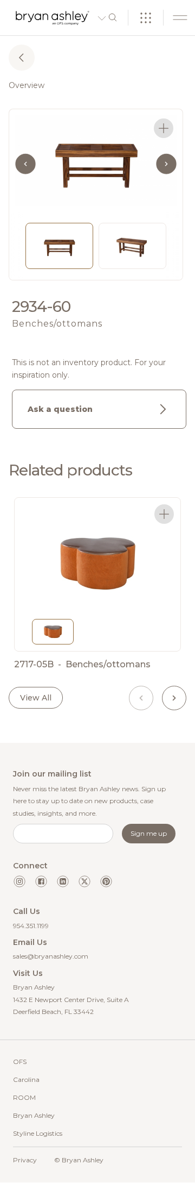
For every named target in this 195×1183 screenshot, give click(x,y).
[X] (84, 881)
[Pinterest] (106, 881)
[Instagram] (19, 881)
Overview (26, 85)
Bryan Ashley (34, 1115)
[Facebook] (41, 881)
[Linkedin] (62, 881)
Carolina (26, 1079)
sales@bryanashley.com (50, 956)
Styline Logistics (37, 1133)
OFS (20, 1061)
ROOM (24, 1097)
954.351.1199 (31, 926)
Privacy (25, 1160)
